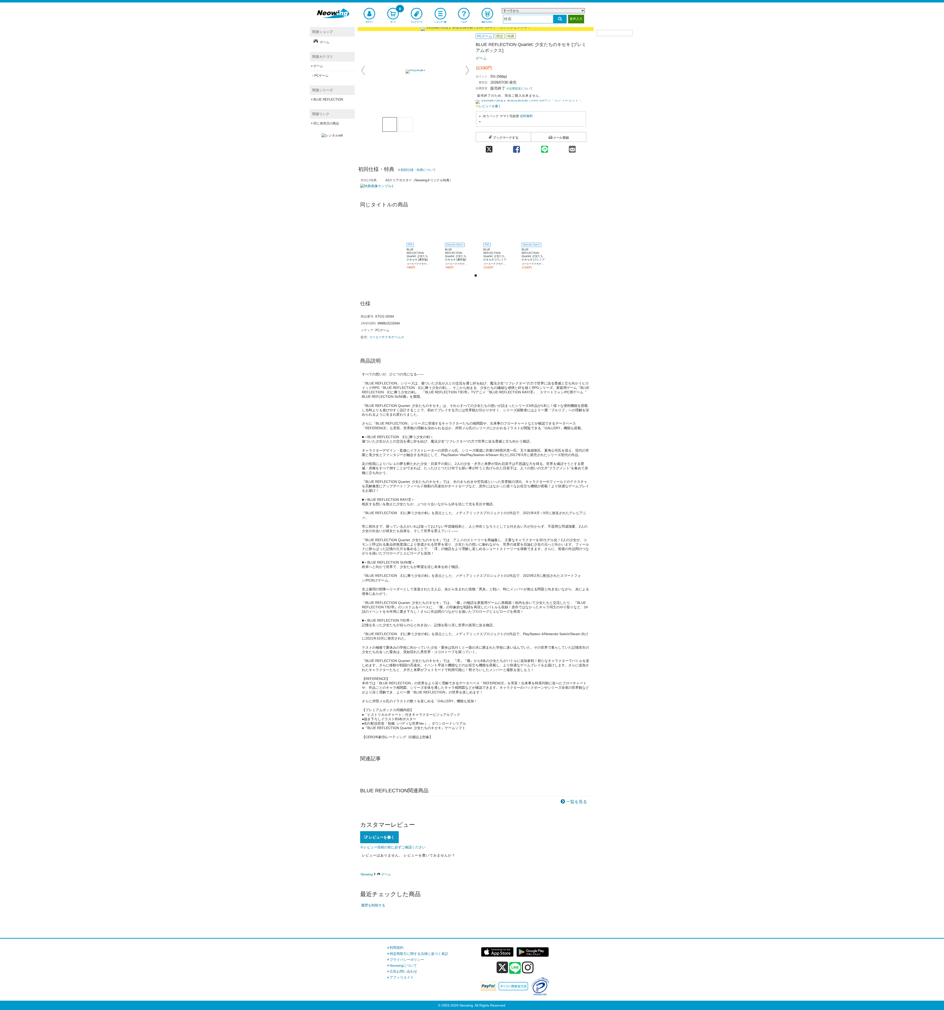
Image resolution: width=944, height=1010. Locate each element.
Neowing (367, 874)
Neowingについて (403, 965)
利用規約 (396, 947)
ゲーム (481, 58)
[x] (502, 967)
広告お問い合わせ (403, 971)
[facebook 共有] (516, 147)
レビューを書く (490, 106)
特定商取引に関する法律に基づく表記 (419, 954)
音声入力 (576, 19)
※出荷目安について (519, 88)
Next (467, 70)
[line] (515, 968)
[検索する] (560, 19)
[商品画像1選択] (389, 124)
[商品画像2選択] (405, 124)
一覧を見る (576, 801)
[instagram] (528, 967)
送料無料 (526, 116)
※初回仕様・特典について (417, 170)
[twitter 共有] (489, 147)
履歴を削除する (373, 905)
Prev (364, 70)
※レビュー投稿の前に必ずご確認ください (393, 847)
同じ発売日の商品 (326, 123)
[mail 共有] (572, 147)
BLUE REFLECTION (328, 99)
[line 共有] (545, 147)
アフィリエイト (402, 977)
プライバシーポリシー (407, 960)
